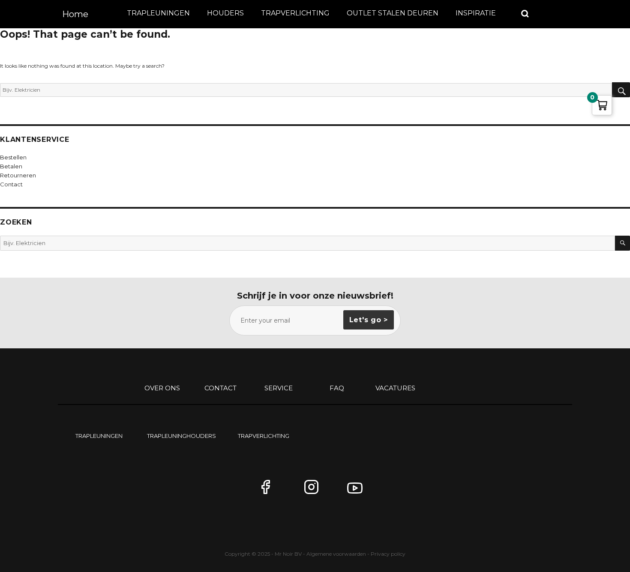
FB (272, 490)
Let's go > (368, 320)
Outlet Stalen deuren (392, 13)
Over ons (162, 388)
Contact (220, 388)
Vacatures (395, 388)
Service (278, 388)
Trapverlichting (295, 13)
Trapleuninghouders (181, 435)
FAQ (337, 388)
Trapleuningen (158, 13)
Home (75, 14)
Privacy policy (388, 554)
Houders (225, 13)
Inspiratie (476, 13)
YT (358, 490)
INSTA (315, 490)
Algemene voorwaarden (336, 554)
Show (525, 14)
